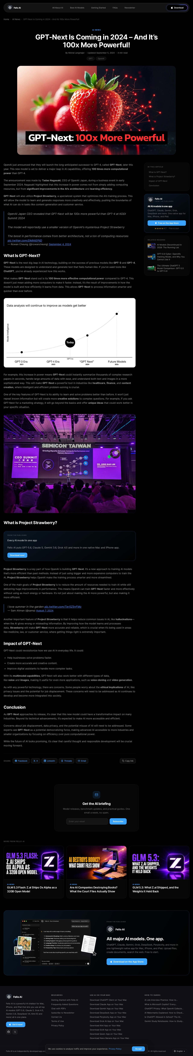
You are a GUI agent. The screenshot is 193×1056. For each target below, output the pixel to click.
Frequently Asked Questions (64, 1004)
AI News (16, 19)
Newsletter (130, 7)
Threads (68, 761)
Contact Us (56, 1017)
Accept (138, 1049)
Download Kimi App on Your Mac (105, 1025)
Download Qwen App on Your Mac (106, 1034)
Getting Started (98, 7)
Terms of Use (57, 1021)
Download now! (17, 555)
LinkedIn (51, 761)
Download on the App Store (128, 961)
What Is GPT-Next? (158, 172)
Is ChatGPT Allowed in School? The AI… (163, 1017)
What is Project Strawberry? (162, 176)
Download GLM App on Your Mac (105, 1029)
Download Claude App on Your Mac (106, 1004)
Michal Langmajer (76, 53)
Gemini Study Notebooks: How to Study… (164, 1021)
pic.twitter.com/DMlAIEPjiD (25, 240)
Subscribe (118, 821)
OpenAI (101, 58)
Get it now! (17, 1024)
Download (179, 7)
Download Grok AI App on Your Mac (107, 1021)
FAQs (115, 7)
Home (6, 19)
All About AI (57, 7)
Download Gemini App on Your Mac (106, 1008)
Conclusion (154, 185)
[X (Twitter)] (14, 1031)
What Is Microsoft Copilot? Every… (161, 1004)
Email (83, 761)
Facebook (22, 761)
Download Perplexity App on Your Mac (108, 1017)
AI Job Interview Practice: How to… (161, 1000)
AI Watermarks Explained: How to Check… (164, 1013)
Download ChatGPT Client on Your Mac (108, 1000)
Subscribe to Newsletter (62, 1013)
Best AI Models (77, 7)
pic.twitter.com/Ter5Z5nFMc (62, 606)
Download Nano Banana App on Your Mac (109, 1038)
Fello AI (17, 7)
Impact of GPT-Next (158, 181)
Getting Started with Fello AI (64, 1000)
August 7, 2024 (44, 610)
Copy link (129, 761)
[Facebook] (8, 1031)
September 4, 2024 (60, 244)
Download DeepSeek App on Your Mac (108, 1013)
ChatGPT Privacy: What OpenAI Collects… (164, 1008)
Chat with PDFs (58, 1008)
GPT (91, 58)
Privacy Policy (57, 1025)
